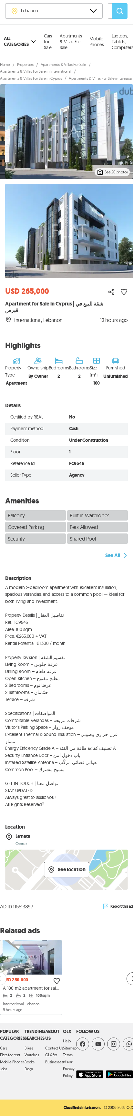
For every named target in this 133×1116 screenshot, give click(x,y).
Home (5, 64)
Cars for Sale (48, 41)
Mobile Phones (96, 41)
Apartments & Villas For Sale (71, 41)
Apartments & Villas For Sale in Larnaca (100, 78)
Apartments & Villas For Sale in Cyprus (31, 78)
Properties (25, 64)
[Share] (111, 292)
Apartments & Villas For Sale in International (35, 71)
